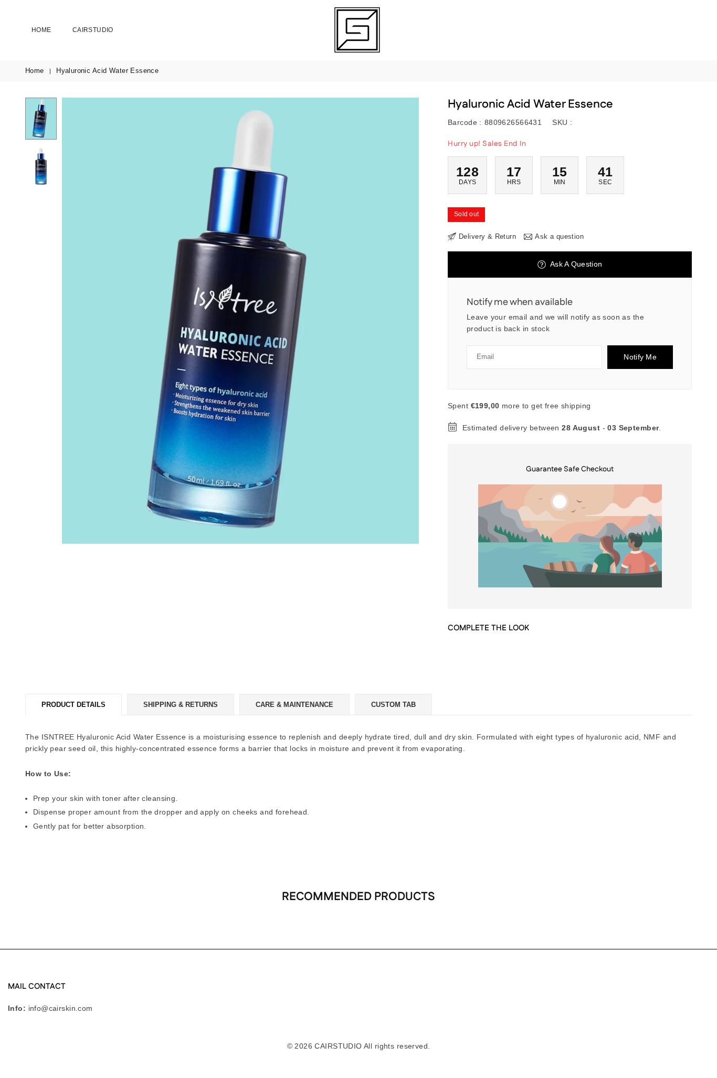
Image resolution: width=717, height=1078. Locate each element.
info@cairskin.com (60, 1008)
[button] (393, 320)
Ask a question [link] (559, 236)
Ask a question (575, 264)
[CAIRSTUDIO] (356, 29)
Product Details (73, 705)
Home (41, 30)
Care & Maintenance (294, 705)
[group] (240, 321)
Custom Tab (393, 705)
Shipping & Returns (180, 705)
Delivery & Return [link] (487, 236)
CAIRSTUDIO (92, 30)
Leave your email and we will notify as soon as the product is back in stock (555, 323)
